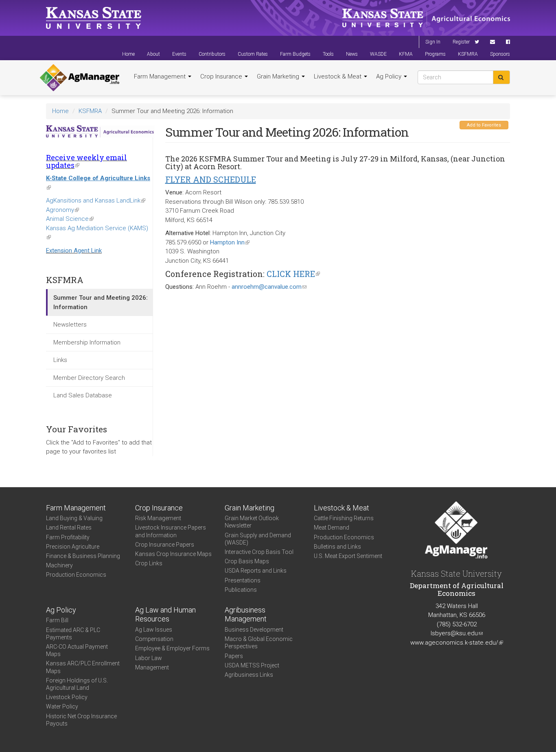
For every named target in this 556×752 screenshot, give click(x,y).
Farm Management (160, 76)
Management (152, 667)
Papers (234, 656)
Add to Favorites (484, 125)
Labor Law (148, 658)
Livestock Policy (67, 697)
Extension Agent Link (74, 250)
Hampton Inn (230, 242)
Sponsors (500, 54)
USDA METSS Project (252, 665)
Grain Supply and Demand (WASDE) (258, 539)
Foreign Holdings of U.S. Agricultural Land (77, 684)
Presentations (242, 580)
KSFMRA (468, 54)
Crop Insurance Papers (164, 544)
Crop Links (148, 563)
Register (461, 42)
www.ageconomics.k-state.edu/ (456, 642)
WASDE (378, 54)
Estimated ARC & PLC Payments (73, 634)
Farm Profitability (68, 537)
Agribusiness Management (246, 614)
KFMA (406, 54)
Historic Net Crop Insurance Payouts (81, 720)
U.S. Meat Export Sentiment (348, 556)
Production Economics (76, 574)
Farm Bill (57, 620)
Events (179, 54)
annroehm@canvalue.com (269, 286)
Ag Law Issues (153, 629)
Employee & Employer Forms (172, 648)
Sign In (432, 42)
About (153, 54)
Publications (241, 589)
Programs (435, 54)
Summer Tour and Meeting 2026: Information (100, 302)
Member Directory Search (89, 377)
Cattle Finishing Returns (344, 518)
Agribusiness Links (249, 674)
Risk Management (158, 518)
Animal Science (70, 218)
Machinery (59, 565)
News (352, 54)
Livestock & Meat (338, 76)
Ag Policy (389, 76)
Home (128, 54)
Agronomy (62, 210)
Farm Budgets (295, 54)
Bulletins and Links (337, 546)
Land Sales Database (82, 395)
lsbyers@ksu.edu (457, 633)
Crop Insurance (222, 76)
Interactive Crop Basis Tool (259, 552)
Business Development (254, 629)
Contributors (212, 54)
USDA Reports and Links (256, 570)
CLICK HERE (293, 273)
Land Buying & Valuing (74, 518)
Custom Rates (253, 54)
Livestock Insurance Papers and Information (170, 531)
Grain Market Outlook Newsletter (252, 522)
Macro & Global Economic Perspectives (259, 643)
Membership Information (86, 342)
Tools (328, 54)
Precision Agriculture (72, 546)
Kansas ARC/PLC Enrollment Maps (83, 667)
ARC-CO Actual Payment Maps (77, 650)
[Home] (79, 77)
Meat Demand (331, 527)
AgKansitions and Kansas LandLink (95, 200)
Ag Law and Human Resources (165, 614)
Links (60, 360)
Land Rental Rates (69, 527)
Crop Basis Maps (247, 561)
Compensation (154, 639)
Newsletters (70, 324)
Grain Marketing (279, 76)
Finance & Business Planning (83, 556)
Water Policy (62, 706)
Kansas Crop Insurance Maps (173, 554)
